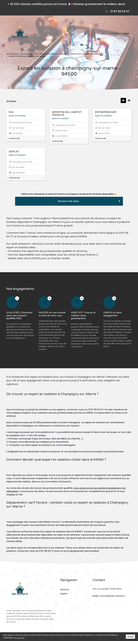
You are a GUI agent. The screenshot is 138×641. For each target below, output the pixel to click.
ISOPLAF (14, 151)
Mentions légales (110, 33)
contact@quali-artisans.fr (112, 596)
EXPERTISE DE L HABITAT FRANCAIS (67, 113)
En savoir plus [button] (19, 638)
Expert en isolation (17, 115)
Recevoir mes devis (68, 201)
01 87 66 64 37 (119, 11)
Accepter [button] (130, 636)
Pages (126, 33)
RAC (11, 112)
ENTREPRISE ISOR (105, 112)
